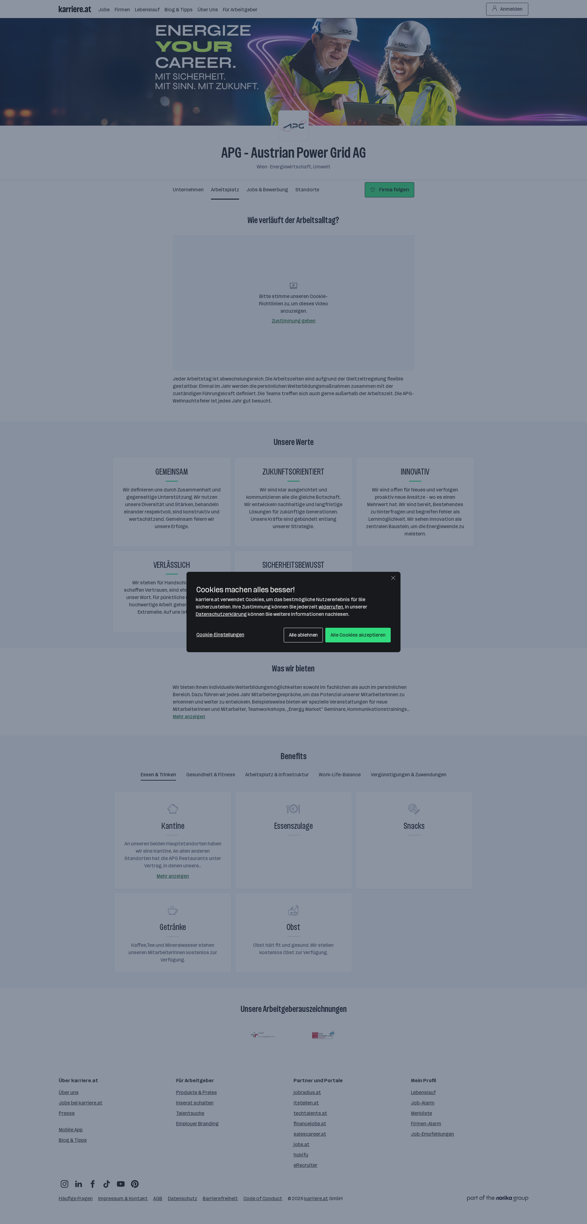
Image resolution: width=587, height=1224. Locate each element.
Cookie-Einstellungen (220, 635)
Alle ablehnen (303, 635)
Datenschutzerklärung (221, 614)
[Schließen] (393, 578)
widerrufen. (331, 607)
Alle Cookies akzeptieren (358, 635)
